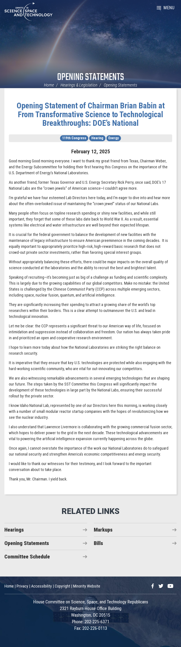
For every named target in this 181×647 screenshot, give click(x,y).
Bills (98, 543)
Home (49, 85)
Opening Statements (90, 77)
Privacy (22, 586)
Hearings (14, 530)
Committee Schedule (27, 557)
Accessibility (41, 586)
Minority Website (86, 586)
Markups (103, 530)
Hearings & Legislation (78, 85)
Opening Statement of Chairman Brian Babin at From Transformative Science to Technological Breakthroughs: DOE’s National (91, 114)
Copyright (62, 586)
